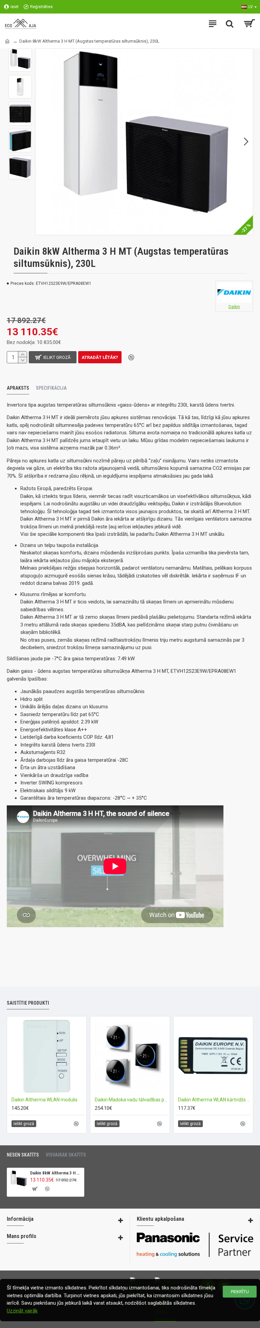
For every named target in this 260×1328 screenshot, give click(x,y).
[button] (42, 141)
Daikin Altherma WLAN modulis (45, 1099)
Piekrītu (240, 1291)
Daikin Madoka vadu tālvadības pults (131, 1099)
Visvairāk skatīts (66, 1155)
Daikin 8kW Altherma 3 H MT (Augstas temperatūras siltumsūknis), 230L (56, 1172)
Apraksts (18, 388)
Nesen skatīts (23, 1155)
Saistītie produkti (28, 1003)
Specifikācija (51, 388)
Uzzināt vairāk (22, 1311)
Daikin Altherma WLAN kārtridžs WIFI (214, 1099)
